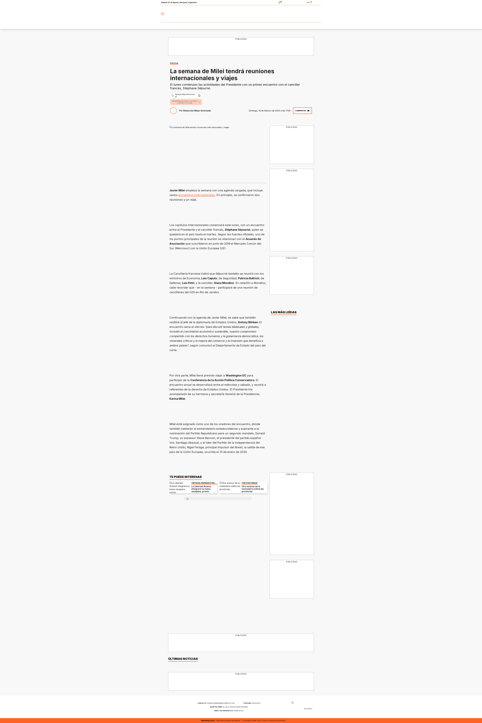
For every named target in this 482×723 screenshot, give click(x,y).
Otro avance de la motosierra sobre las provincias (253, 489)
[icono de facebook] (302, 14)
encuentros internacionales (196, 195)
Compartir (300, 111)
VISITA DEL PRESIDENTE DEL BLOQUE (203, 483)
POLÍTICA (174, 63)
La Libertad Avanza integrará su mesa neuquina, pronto (201, 489)
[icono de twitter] (308, 14)
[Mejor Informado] (241, 13)
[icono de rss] (319, 14)
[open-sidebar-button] (162, 13)
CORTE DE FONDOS (249, 483)
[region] (241, 46)
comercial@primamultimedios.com (216, 703)
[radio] (272, 2)
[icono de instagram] (314, 14)
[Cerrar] (200, 102)
